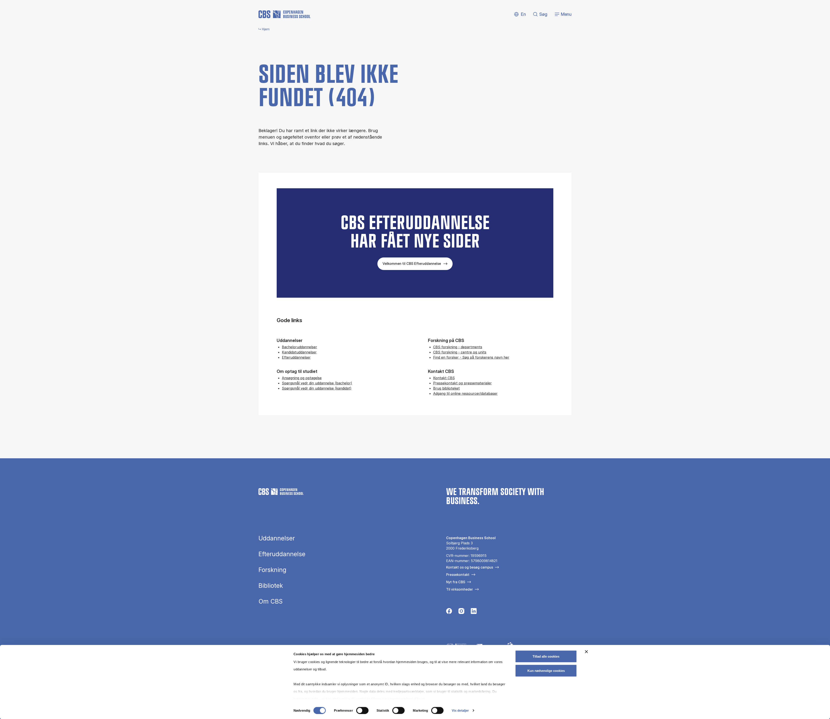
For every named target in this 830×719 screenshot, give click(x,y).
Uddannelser (277, 538)
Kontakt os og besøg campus (469, 567)
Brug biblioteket (446, 388)
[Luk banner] (586, 651)
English (520, 14)
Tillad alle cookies (546, 656)
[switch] (362, 710)
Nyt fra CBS (455, 582)
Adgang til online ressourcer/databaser (465, 393)
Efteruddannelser (296, 357)
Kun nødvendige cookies (546, 670)
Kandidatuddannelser (299, 352)
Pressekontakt (457, 574)
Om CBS (271, 601)
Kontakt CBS (444, 378)
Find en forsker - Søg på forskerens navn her (471, 357)
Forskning (272, 570)
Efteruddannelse (282, 554)
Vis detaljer (460, 710)
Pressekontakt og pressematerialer (462, 383)
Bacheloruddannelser (299, 347)
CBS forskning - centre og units (459, 352)
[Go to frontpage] (284, 14)
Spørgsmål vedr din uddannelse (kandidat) (316, 388)
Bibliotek (271, 586)
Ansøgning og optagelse (302, 378)
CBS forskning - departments (457, 347)
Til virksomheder (459, 589)
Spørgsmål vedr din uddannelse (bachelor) (317, 383)
